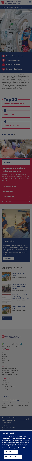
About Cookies (10, 452)
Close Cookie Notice (12, 457)
